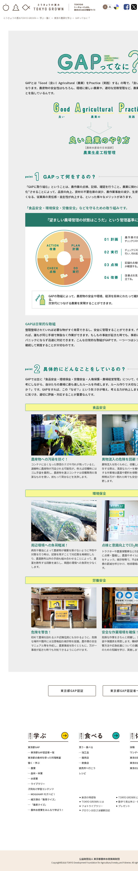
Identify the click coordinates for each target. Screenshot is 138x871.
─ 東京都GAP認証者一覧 (41, 752)
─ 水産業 (33, 778)
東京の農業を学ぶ (63, 18)
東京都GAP (34, 747)
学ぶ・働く (45, 18)
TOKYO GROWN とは (93, 801)
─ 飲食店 (84, 763)
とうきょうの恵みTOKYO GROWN (19, 18)
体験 (132, 747)
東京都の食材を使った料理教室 (44, 757)
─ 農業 (32, 768)
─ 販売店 (84, 757)
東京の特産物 (89, 797)
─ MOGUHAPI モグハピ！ (42, 794)
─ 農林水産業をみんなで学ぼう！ (46, 810)
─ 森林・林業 (35, 773)
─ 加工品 (84, 752)
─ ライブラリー (36, 783)
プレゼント (124, 806)
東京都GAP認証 (72, 691)
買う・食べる (86, 747)
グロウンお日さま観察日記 (96, 810)
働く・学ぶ (34, 763)
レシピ (82, 773)
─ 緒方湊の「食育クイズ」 (42, 799)
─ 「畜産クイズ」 (37, 804)
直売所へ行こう (87, 768)
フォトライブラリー (92, 806)
